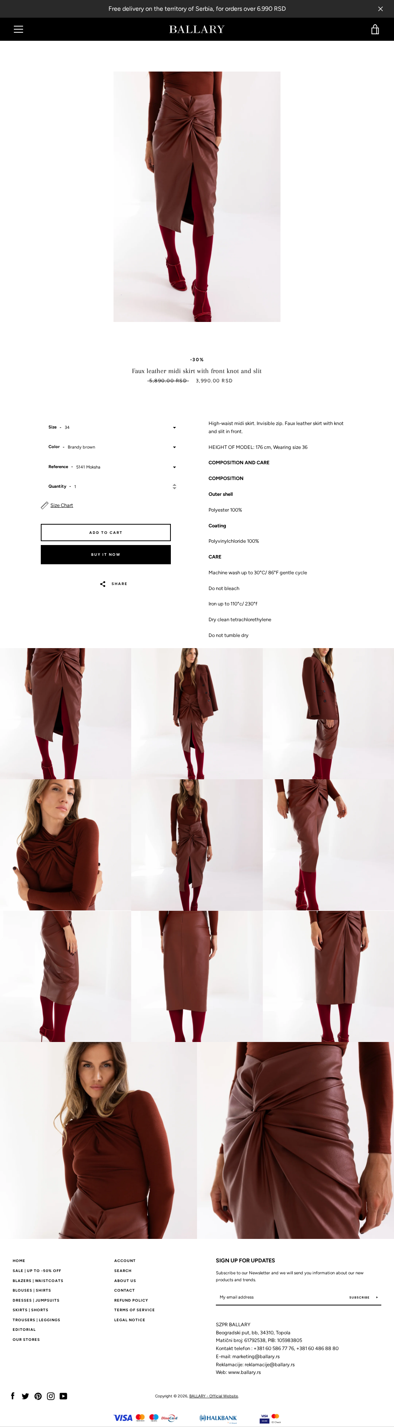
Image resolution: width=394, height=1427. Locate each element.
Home (19, 1261)
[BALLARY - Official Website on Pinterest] (38, 1396)
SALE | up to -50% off (37, 1271)
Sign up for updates (245, 1260)
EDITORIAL (24, 1329)
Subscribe (360, 1297)
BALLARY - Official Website (213, 1396)
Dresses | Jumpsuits (36, 1300)
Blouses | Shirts (32, 1290)
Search (123, 1271)
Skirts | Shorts (30, 1310)
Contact (124, 1290)
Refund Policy (131, 1300)
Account (125, 1261)
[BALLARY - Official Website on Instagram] (51, 1396)
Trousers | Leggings (36, 1320)
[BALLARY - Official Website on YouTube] (63, 1396)
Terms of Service (134, 1310)
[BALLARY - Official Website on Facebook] (13, 1396)
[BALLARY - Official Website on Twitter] (25, 1396)
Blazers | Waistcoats (38, 1281)
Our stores (26, 1339)
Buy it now (105, 554)
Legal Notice (129, 1320)
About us (125, 1281)
